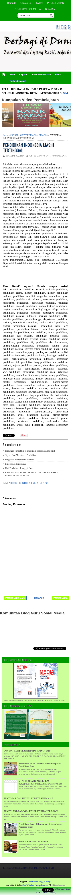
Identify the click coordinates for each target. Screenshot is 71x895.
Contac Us (25, 3)
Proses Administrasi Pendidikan (33, 841)
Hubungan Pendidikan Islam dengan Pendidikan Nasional (30, 451)
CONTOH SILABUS (29, 135)
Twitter (39, 3)
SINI (65, 93)
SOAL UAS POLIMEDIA (28, 9)
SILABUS (43, 135)
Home (5, 135)
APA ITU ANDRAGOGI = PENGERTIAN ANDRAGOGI (31, 811)
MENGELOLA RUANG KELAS (34, 781)
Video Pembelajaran (41, 74)
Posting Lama (60, 598)
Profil (12, 74)
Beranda (11, 3)
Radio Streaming (17, 81)
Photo (58, 74)
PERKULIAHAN (55, 3)
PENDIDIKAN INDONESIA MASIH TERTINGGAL (28, 147)
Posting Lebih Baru (15, 598)
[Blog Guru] (26, 886)
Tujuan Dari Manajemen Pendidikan (20, 455)
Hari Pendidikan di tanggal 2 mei (19, 468)
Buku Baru (50, 9)
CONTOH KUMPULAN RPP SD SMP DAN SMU (27, 751)
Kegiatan (23, 74)
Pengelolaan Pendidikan (15, 464)
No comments (59, 156)
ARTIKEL (14, 135)
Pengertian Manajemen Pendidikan (20, 459)
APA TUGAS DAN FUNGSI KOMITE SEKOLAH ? (28, 798)
